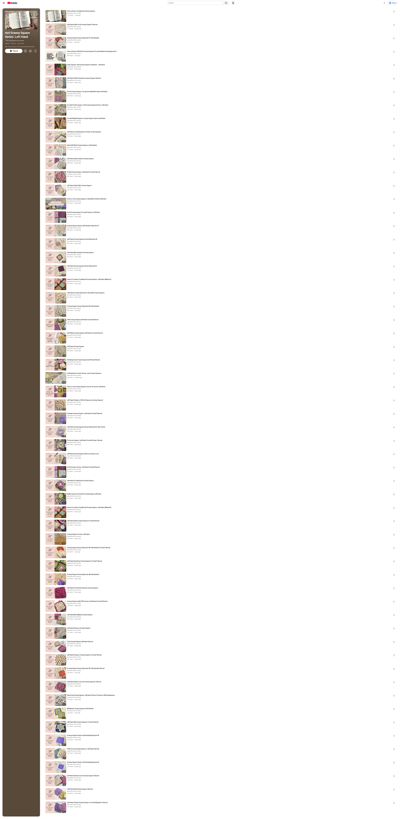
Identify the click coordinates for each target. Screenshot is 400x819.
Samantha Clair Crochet (74, 13)
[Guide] (3, 3)
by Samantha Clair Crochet (16, 40)
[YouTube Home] (12, 3)
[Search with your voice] (233, 3)
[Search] (226, 3)
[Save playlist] (25, 51)
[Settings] (384, 3)
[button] (21, 20)
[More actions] (35, 51)
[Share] (30, 51)
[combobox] (195, 3)
